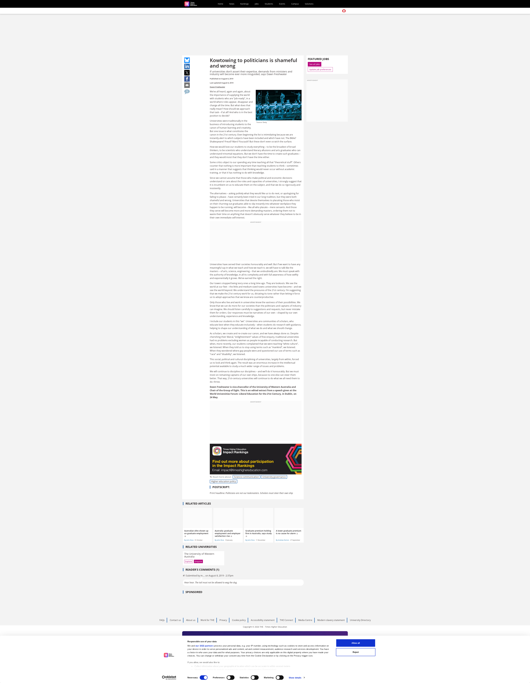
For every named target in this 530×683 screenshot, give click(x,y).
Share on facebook (187, 79)
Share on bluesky (187, 60)
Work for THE (207, 620)
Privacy (223, 620)
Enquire (198, 561)
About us (190, 620)
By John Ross (189, 540)
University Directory (360, 620)
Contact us (175, 620)
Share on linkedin (187, 66)
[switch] (230, 677)
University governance (274, 476)
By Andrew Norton (282, 540)
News (231, 3)
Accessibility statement (263, 620)
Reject (356, 652)
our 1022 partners (204, 646)
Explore (188, 561)
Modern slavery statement (331, 620)
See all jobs (314, 64)
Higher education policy (223, 481)
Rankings (244, 3)
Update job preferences (320, 69)
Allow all (356, 643)
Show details (295, 677)
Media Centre (305, 620)
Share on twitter (187, 72)
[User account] (344, 11)
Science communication (246, 476)
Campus (295, 3)
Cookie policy (239, 620)
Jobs (257, 3)
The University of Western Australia (199, 555)
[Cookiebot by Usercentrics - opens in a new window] (169, 678)
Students (269, 3)
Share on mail (187, 85)
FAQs (162, 620)
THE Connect (286, 620)
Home (220, 3)
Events (282, 3)
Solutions (309, 3)
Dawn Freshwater (217, 87)
